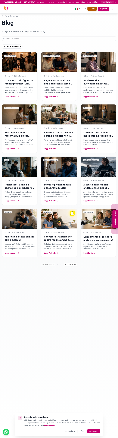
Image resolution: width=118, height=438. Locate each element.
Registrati (103, 9)
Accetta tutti (94, 431)
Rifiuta (82, 431)
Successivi (69, 264)
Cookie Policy (49, 425)
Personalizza (70, 431)
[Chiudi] (115, 2)
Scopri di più (107, 2)
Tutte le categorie (14, 46)
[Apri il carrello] (84, 9)
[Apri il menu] (112, 9)
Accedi (92, 9)
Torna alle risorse (11, 16)
